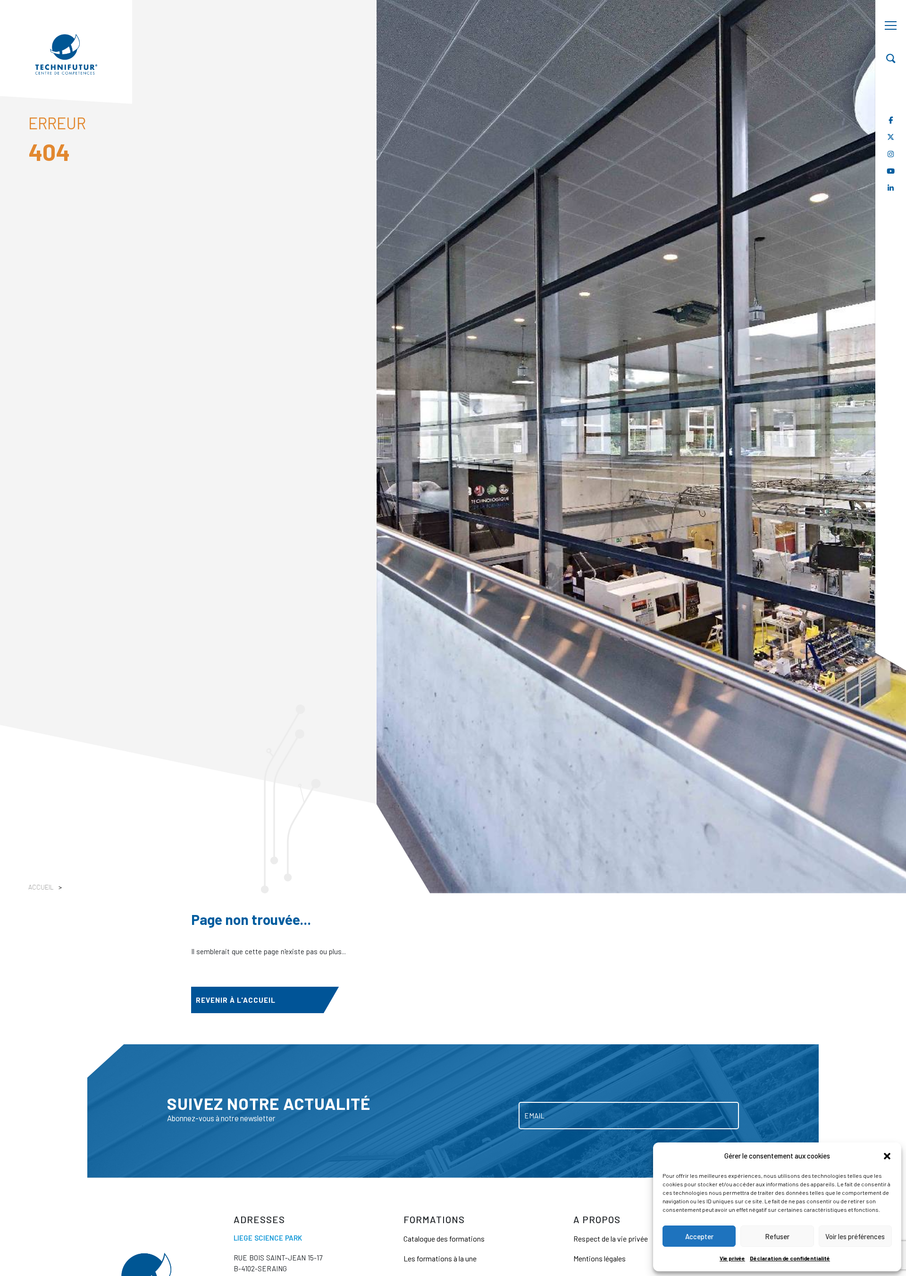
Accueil (41, 887)
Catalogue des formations (444, 1238)
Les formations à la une (440, 1258)
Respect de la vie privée (610, 1238)
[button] (887, 1155)
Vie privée (732, 1258)
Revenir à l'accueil (236, 1000)
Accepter (699, 1236)
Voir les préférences (855, 1236)
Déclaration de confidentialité (790, 1258)
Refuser (777, 1236)
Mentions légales (599, 1258)
